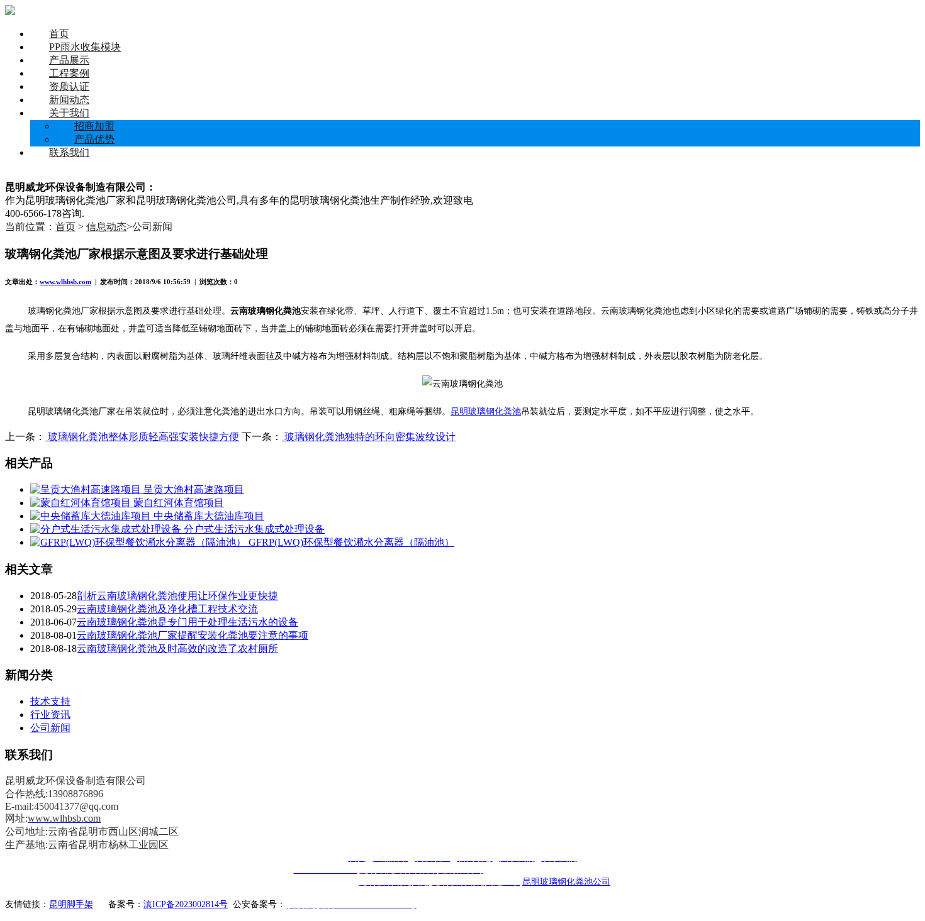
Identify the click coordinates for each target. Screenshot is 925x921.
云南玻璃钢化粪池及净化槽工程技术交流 (167, 609)
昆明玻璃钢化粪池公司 (566, 881)
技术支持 (50, 701)
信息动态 (106, 226)
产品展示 (69, 60)
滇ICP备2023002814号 (185, 904)
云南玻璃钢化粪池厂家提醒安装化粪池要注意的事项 (192, 635)
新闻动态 (69, 99)
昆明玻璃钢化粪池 (486, 411)
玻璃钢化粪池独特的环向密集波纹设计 (369, 436)
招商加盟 (94, 126)
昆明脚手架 (71, 904)
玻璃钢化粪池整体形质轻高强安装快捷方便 (142, 436)
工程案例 (69, 73)
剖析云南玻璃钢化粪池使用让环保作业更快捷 (177, 595)
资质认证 (69, 86)
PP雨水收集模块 (85, 46)
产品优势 (94, 139)
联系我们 (69, 152)
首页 (59, 33)
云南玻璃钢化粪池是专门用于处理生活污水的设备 (187, 622)
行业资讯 (50, 714)
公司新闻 (50, 727)
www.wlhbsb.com (65, 281)
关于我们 (69, 113)
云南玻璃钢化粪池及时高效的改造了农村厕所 (177, 648)
